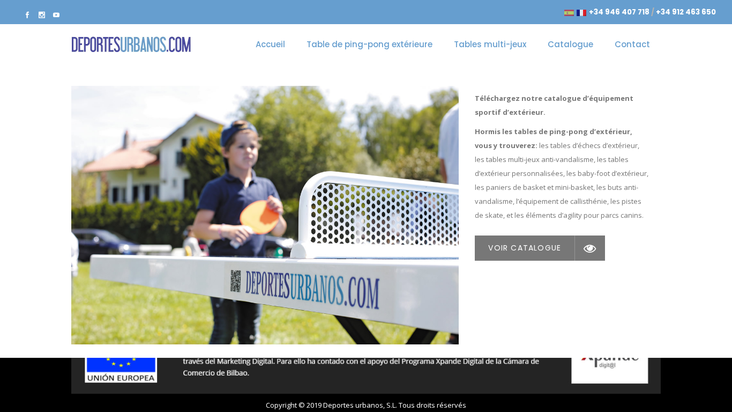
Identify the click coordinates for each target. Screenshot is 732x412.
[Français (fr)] (581, 12)
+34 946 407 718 (619, 12)
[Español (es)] (569, 12)
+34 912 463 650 (686, 12)
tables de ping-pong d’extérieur (572, 131)
